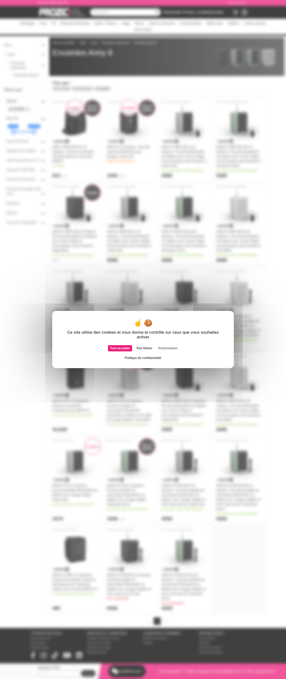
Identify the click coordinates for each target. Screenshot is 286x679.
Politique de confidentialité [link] (143, 358)
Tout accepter (120, 348)
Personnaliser (168, 348)
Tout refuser (144, 348)
